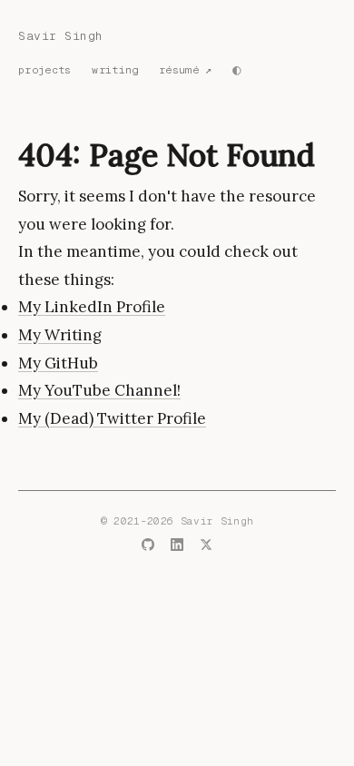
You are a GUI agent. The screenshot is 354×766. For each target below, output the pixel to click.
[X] (206, 547)
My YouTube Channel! (99, 390)
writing (115, 69)
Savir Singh (60, 36)
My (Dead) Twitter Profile (112, 418)
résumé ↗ (185, 69)
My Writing (60, 335)
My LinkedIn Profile (91, 307)
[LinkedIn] (177, 547)
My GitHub (58, 363)
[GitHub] (148, 547)
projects (45, 69)
